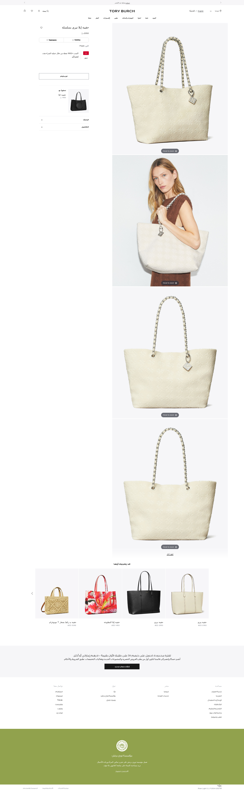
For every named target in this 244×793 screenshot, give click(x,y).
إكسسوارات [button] (106, 18)
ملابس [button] (116, 18)
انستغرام (59, 692)
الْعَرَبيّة (192, 11)
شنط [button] (146, 18)
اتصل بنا (219, 696)
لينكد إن (59, 713)
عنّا (115, 692)
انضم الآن (75, 56)
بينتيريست (59, 704)
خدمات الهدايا (163, 696)
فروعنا (217, 11)
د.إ (211, 11)
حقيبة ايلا (62, 95)
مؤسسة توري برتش (108, 696)
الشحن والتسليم (215, 709)
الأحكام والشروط (48, 788)
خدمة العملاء (217, 692)
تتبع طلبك (218, 704)
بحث (44, 11)
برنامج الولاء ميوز (215, 713)
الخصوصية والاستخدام (30, 788)
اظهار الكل (170, 554)
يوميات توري (111, 700)
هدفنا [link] (89, 18)
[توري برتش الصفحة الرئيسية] (122, 10)
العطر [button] (97, 18)
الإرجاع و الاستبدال (215, 700)
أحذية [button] (139, 18)
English (200, 11)
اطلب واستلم (216, 717)
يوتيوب (60, 709)
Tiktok (60, 700)
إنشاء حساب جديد (122, 667)
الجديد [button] (154, 18)
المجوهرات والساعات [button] (127, 18)
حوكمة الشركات (63, 788)
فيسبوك (59, 696)
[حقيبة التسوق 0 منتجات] (25, 11)
